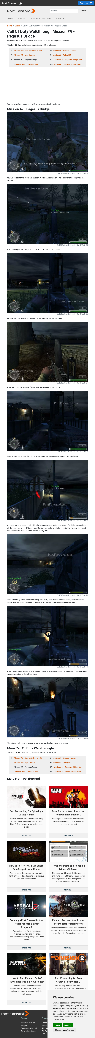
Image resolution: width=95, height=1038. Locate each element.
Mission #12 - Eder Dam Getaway (67, 64)
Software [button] (34, 18)
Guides (17, 26)
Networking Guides (28, 1031)
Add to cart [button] (85, 3)
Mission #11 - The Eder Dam (26, 64)
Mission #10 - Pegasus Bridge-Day (68, 60)
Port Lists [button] (22, 18)
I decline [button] (67, 1025)
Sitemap (45, 1018)
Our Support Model (29, 1028)
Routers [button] (11, 18)
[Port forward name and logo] (11, 3)
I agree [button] (57, 1025)
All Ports (45, 1031)
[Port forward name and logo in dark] (21, 10)
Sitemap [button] (59, 18)
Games (45, 1034)
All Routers (46, 1028)
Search (83, 11)
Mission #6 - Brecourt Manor (64, 50)
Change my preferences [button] (64, 1030)
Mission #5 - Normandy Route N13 (28, 50)
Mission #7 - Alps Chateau (24, 55)
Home (9, 26)
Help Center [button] (47, 18)
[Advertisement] (47, 85)
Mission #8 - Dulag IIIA (61, 55)
